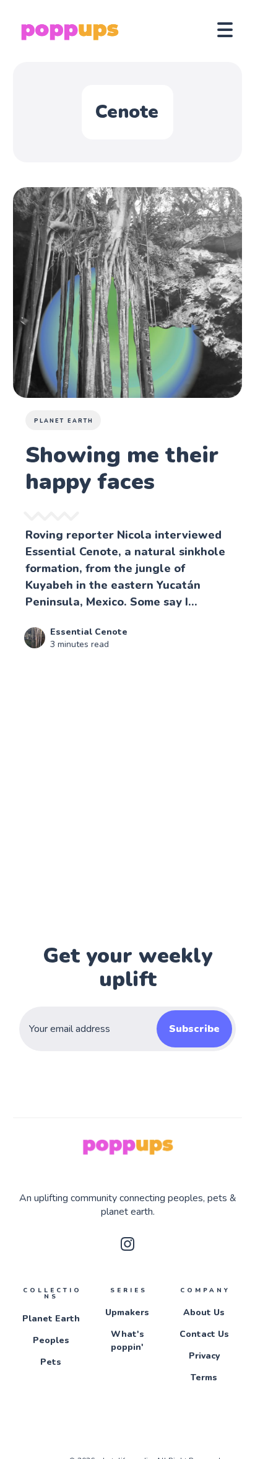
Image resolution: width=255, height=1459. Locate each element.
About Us (204, 1312)
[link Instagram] (127, 1247)
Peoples (51, 1340)
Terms (204, 1377)
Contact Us (204, 1334)
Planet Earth (63, 421)
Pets (50, 1362)
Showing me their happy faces (121, 468)
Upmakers (127, 1312)
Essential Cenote (88, 632)
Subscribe (194, 1029)
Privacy (204, 1356)
